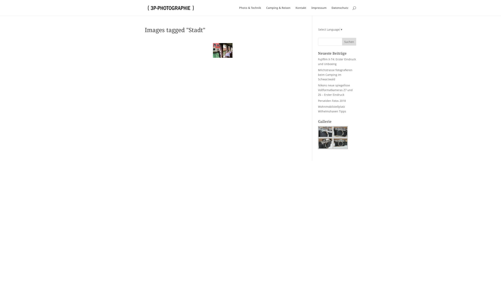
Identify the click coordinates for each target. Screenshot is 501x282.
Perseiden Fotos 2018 (332, 101)
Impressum (318, 8)
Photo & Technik (250, 8)
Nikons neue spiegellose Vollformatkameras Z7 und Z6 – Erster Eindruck (335, 90)
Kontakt (301, 8)
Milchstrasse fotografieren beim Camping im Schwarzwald (335, 74)
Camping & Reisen (278, 8)
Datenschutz (340, 8)
